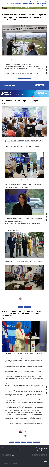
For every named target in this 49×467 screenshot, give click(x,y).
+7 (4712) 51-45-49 (41, 449)
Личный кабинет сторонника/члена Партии (40, 3)
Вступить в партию (44, 5)
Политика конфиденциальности (6, 462)
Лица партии (8, 5)
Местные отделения (24, 5)
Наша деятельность (15, 5)
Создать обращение (40, 85)
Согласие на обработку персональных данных (8, 464)
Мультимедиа (37, 5)
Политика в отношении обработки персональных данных (9, 463)
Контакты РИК (4, 449)
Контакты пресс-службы (17, 449)
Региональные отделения (28, 447)
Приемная (31, 5)
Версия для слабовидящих (44, 1)
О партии (3, 5)
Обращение (27, 3)
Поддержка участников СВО (25, 7)
